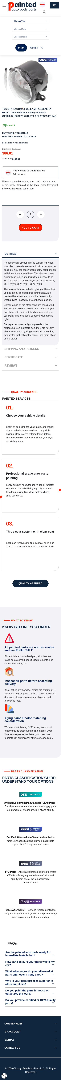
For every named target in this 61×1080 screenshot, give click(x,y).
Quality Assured (31, 583)
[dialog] (4, 1076)
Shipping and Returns (21, 348)
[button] (22, 108)
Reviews (10, 365)
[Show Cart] (54, 5)
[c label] (47, 60)
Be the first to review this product (15, 143)
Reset (34, 47)
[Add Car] (43, 5)
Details (10, 253)
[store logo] (22, 6)
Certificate (13, 357)
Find (21, 47)
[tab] (30, 254)
